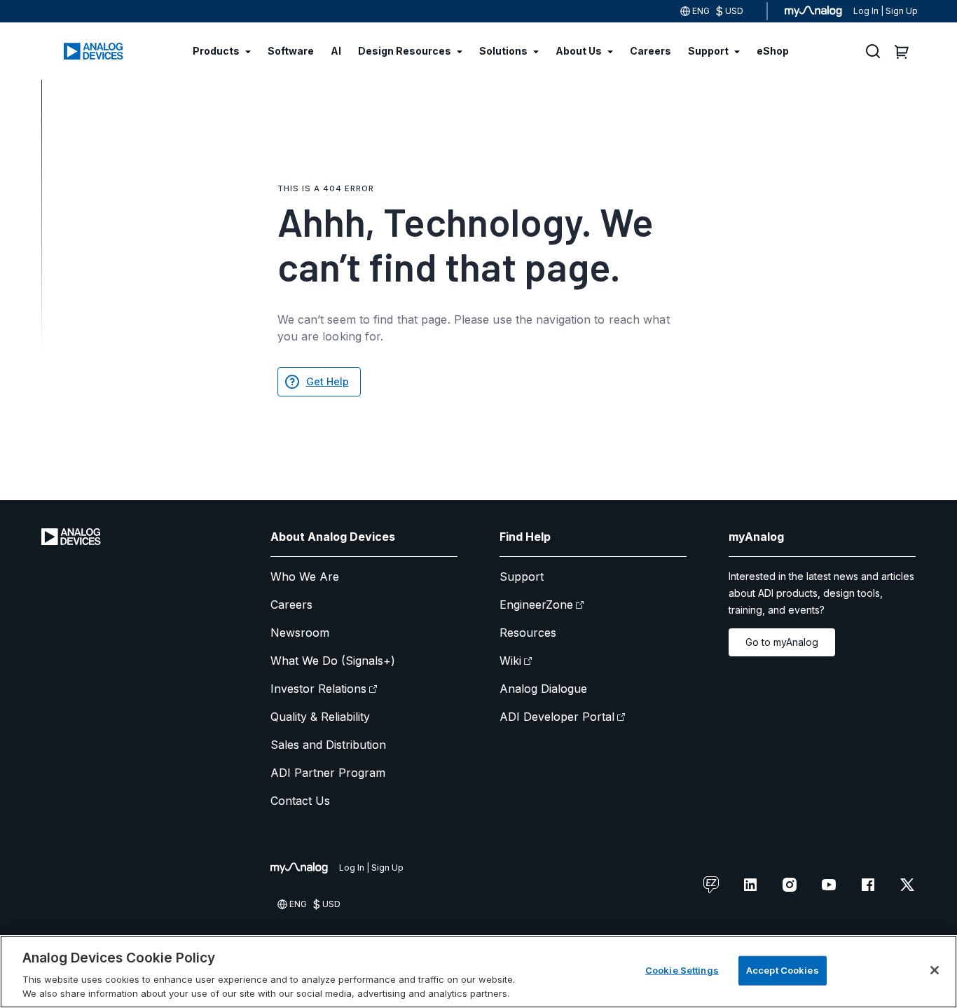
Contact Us (300, 801)
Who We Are (304, 576)
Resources (528, 633)
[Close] (934, 970)
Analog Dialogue (543, 689)
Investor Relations (318, 689)
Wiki (510, 661)
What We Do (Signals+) (332, 661)
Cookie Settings (682, 970)
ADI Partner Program (327, 773)
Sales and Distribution (328, 745)
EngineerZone (536, 605)
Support (522, 576)
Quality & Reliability (320, 717)
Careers (291, 605)
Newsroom (299, 633)
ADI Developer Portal (557, 717)
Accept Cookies (782, 970)
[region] (478, 971)
